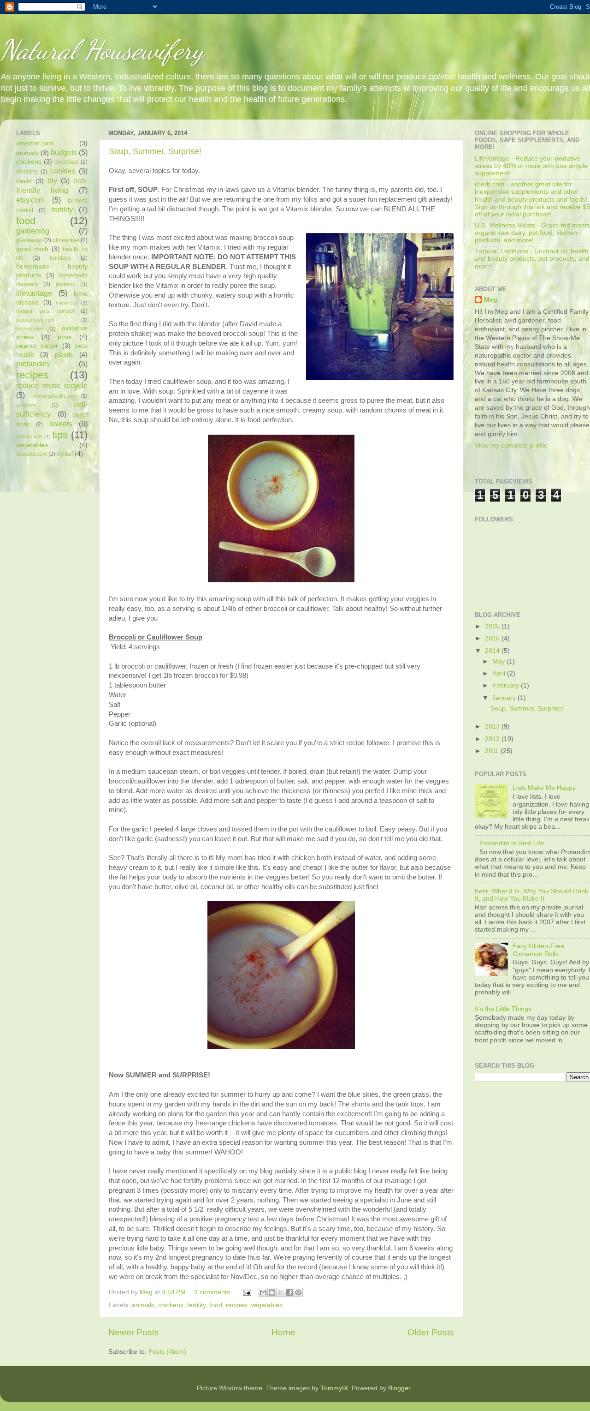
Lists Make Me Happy (544, 787)
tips (60, 435)
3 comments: (214, 1292)
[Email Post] (246, 1292)
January (505, 697)
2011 (493, 750)
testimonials (29, 436)
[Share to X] (280, 1292)
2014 (493, 650)
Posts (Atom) (167, 1351)
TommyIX (334, 1388)
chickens (170, 1305)
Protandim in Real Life (511, 843)
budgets (64, 152)
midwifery (66, 302)
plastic (64, 354)
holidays (60, 258)
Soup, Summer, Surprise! (155, 151)
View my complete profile (511, 445)
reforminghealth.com (53, 396)
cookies (63, 171)
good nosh (32, 248)
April (499, 673)
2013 (493, 726)
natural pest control (45, 311)
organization (29, 328)
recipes (236, 1305)
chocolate (66, 162)
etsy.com (30, 200)
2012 (493, 738)
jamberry (66, 284)
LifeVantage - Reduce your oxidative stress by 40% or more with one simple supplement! (531, 166)
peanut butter (37, 345)
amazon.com (35, 143)
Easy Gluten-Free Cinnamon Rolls (538, 950)
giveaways (29, 240)
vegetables (267, 1305)
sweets (60, 423)
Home (283, 1332)
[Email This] (263, 1292)
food (215, 1305)
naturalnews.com (35, 320)
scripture (26, 405)
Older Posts (430, 1332)
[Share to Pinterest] (298, 1292)
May (499, 661)
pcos (64, 337)
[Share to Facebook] (289, 1292)
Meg (490, 299)
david (24, 181)
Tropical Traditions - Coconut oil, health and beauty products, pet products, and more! (532, 258)
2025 (493, 626)
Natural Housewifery (101, 49)
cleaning (27, 171)
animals (143, 1305)
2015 (493, 638)
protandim (32, 363)
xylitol (65, 453)
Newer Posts (133, 1332)
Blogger (399, 1388)
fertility (196, 1305)
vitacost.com (31, 454)
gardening (32, 231)
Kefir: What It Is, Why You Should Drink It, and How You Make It (531, 895)
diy (52, 180)
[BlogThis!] (272, 1292)
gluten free (66, 240)
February (506, 685)
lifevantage (34, 293)
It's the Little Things (503, 1008)
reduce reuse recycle (52, 385)
